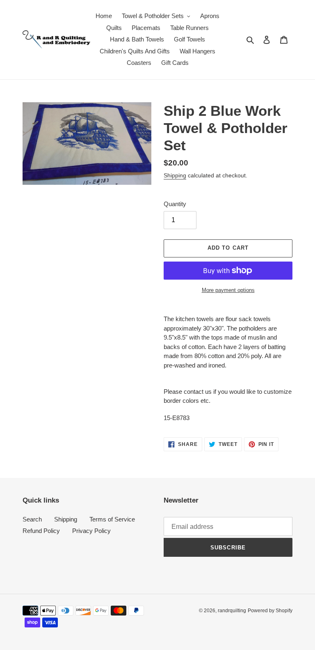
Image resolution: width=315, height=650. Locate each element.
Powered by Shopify (270, 610)
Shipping (175, 175)
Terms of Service (112, 519)
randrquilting (232, 610)
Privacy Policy (91, 530)
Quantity (175, 203)
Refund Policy (41, 530)
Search (32, 519)
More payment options (228, 290)
